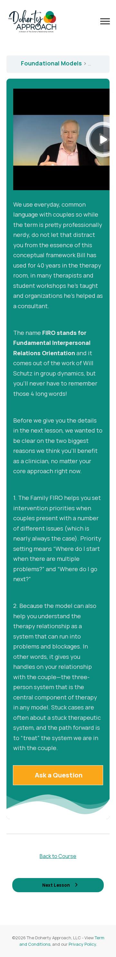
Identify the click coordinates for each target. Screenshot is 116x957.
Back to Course (58, 856)
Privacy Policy (82, 944)
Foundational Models (52, 63)
